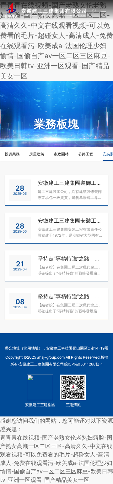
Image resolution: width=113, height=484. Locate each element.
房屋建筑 (36, 154)
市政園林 (61, 154)
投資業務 (12, 154)
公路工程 (85, 154)
